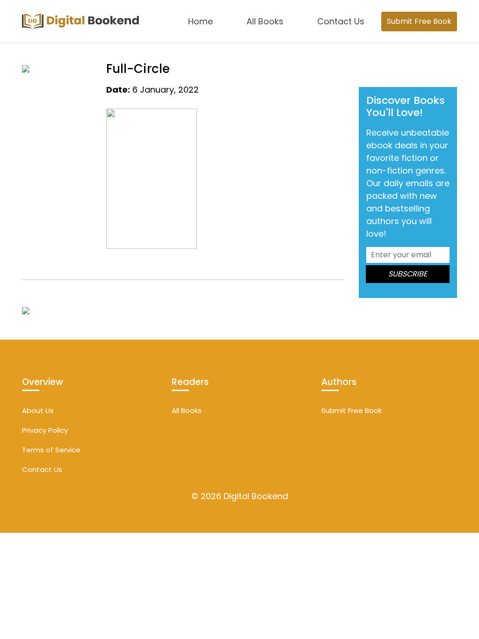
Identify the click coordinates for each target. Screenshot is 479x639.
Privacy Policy (45, 430)
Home (200, 21)
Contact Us (340, 21)
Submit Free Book (419, 21)
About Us (38, 410)
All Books (265, 21)
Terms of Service (51, 450)
